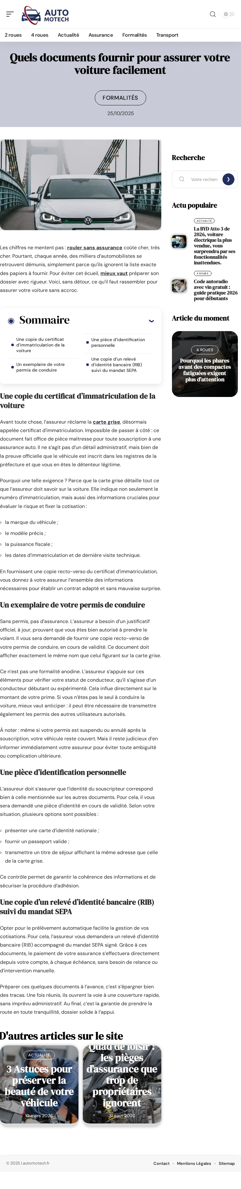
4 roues (203, 273)
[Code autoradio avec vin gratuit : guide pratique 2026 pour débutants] (179, 286)
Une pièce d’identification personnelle (118, 342)
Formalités (120, 98)
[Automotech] (45, 14)
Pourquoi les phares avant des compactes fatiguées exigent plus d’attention (205, 370)
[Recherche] (212, 14)
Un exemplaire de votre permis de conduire (40, 367)
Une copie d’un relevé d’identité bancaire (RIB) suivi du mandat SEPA (116, 364)
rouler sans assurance (94, 247)
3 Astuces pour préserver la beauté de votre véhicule (39, 1086)
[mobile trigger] (11, 14)
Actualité (39, 1055)
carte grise (106, 422)
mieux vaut (114, 273)
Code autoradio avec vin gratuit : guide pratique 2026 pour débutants (216, 290)
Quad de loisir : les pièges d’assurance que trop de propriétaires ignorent (122, 1074)
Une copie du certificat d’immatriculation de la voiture (40, 344)
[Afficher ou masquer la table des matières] (111, 321)
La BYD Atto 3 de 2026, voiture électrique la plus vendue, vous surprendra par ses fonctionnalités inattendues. (214, 245)
